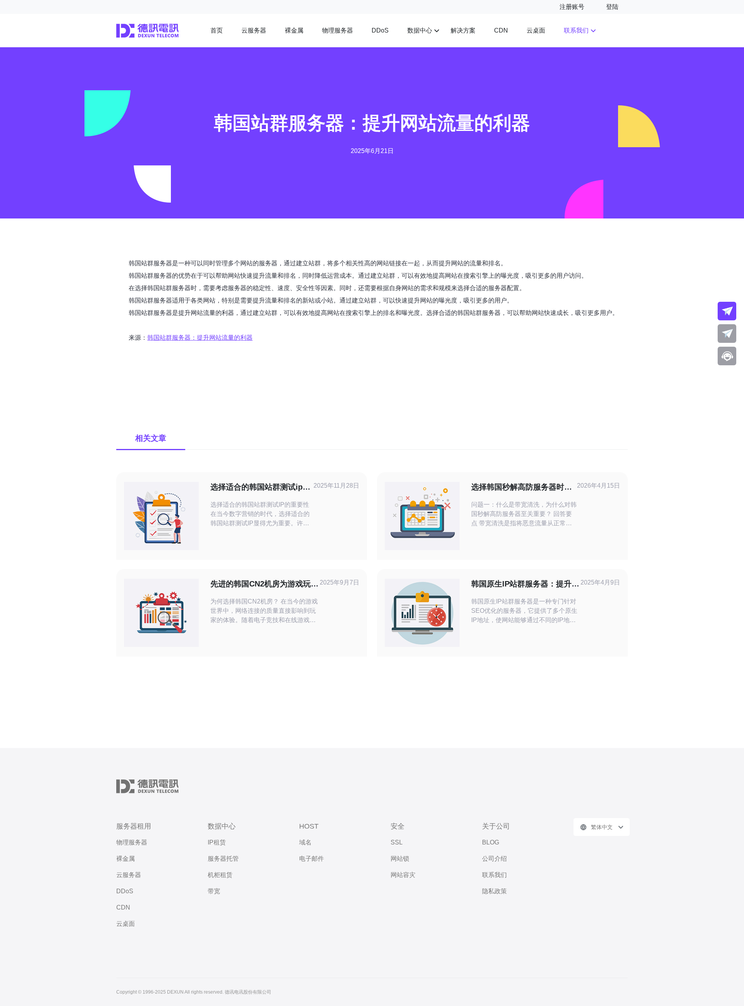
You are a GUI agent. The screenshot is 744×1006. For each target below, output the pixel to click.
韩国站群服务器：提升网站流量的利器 (200, 337)
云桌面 (536, 30)
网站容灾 (403, 875)
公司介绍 (494, 858)
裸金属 (294, 30)
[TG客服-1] (727, 311)
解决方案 (463, 30)
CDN (501, 30)
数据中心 (419, 30)
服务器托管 (223, 858)
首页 (216, 30)
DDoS (380, 30)
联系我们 (576, 30)
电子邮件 (311, 858)
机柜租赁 (220, 875)
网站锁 (400, 858)
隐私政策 (494, 891)
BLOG (490, 842)
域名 (305, 842)
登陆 (612, 6)
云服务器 (253, 30)
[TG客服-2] (727, 333)
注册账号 (572, 6)
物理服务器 (337, 30)
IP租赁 (217, 842)
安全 (398, 826)
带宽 (214, 891)
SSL (397, 842)
